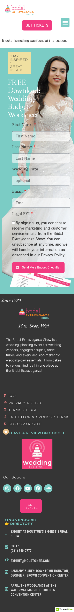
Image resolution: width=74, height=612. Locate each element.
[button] (65, 22)
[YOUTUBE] (28, 488)
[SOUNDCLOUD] (48, 488)
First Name (22, 125)
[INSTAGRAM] (7, 488)
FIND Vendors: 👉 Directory (20, 521)
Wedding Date (25, 169)
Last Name (22, 147)
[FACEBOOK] (17, 488)
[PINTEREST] (38, 488)
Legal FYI (21, 214)
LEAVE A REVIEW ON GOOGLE (37, 432)
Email (17, 191)
